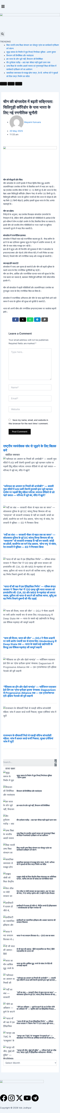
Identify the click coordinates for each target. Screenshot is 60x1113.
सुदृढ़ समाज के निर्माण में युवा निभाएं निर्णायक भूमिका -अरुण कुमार (31, 52)
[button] (30, 6)
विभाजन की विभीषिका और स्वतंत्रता (19, 55)
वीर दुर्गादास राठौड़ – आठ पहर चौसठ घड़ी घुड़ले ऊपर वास (28, 62)
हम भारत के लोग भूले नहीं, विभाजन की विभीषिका (24, 59)
